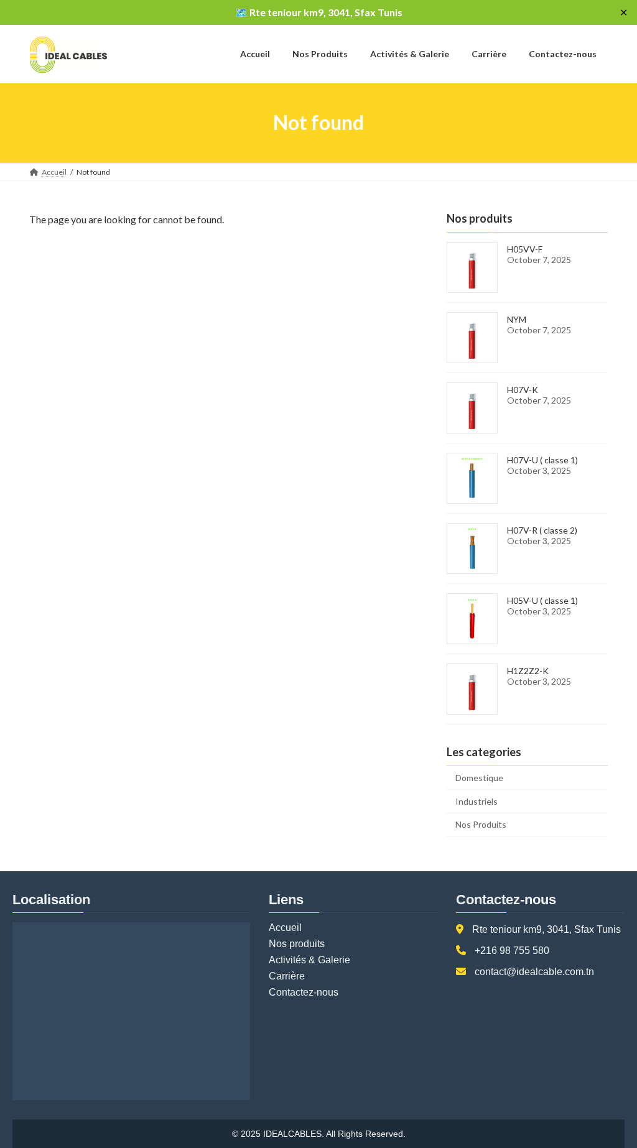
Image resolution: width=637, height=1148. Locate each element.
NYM (516, 319)
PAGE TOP (610, 1102)
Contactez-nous (303, 992)
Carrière (287, 976)
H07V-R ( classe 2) (542, 530)
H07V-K (522, 389)
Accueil (285, 927)
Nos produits (297, 943)
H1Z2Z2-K (528, 670)
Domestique (479, 777)
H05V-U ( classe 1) (542, 600)
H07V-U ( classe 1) (542, 460)
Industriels (476, 800)
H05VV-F (524, 249)
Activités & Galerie (309, 960)
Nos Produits (480, 824)
